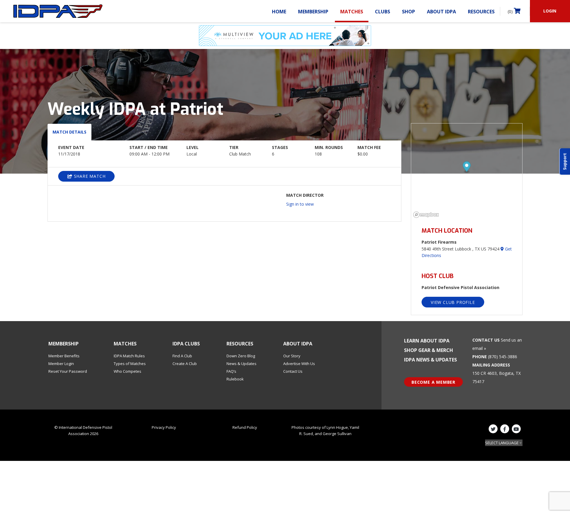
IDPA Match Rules (129, 355)
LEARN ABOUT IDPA (426, 340)
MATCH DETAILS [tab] (69, 132)
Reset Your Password (67, 371)
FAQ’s (231, 371)
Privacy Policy (164, 427)
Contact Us (293, 371)
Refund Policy (244, 427)
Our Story (291, 355)
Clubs (382, 11)
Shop (408, 11)
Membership (313, 11)
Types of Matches (130, 363)
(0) (511, 11)
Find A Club (182, 355)
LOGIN (549, 11)
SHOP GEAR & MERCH (428, 350)
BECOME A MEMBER (433, 382)
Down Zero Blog (241, 355)
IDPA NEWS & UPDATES (430, 359)
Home (279, 11)
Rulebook (235, 379)
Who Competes (127, 371)
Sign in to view (300, 204)
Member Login (61, 363)
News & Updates (241, 363)
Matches (351, 11)
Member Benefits (64, 355)
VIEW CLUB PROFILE (453, 302)
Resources (481, 11)
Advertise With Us (299, 363)
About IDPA (441, 11)
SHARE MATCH (89, 176)
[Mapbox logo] (426, 214)
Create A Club (184, 363)
